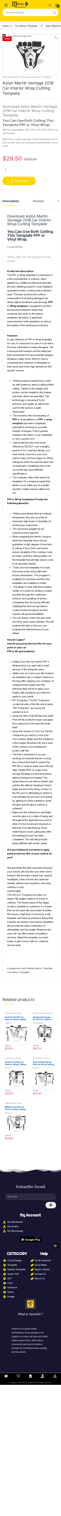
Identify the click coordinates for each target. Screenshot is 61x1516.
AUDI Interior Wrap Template (13, 1014)
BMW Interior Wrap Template (13, 1104)
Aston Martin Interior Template (16, 77)
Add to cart (21, 180)
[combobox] (25, 12)
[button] (55, 37)
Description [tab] (10, 201)
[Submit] (51, 1205)
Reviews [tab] (38, 201)
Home (5, 25)
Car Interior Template (26, 25)
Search (54, 12)
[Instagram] (55, 1245)
